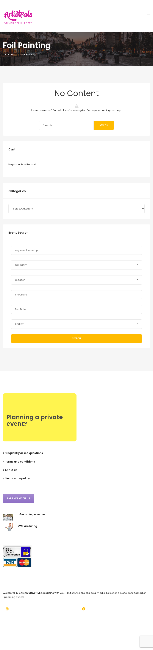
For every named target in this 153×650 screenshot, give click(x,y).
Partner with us (18, 498)
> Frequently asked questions (23, 453)
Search (103, 125)
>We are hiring (27, 526)
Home (11, 54)
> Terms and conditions (19, 461)
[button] (76, 265)
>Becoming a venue (31, 514)
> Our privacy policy (16, 478)
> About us (10, 470)
